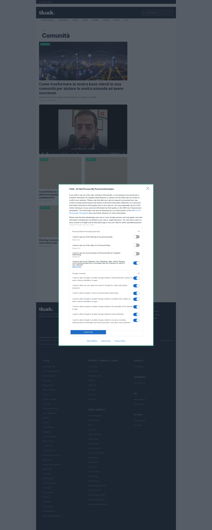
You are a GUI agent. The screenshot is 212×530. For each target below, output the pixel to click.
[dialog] (106, 265)
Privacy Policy (120, 341)
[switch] (136, 236)
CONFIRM (88, 332)
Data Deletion (92, 341)
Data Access (106, 341)
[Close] (148, 189)
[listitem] (106, 231)
